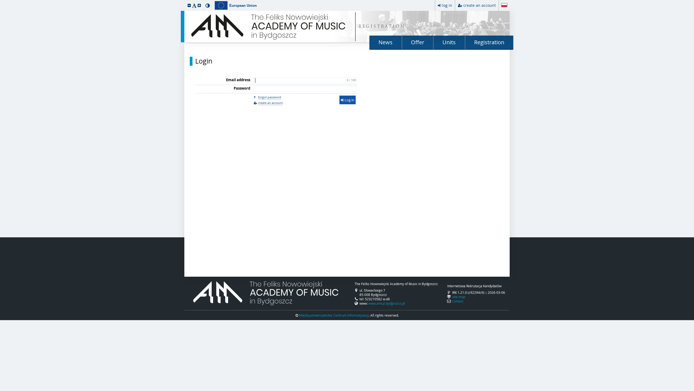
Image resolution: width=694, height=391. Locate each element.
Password (242, 88)
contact (457, 301)
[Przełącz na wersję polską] (504, 6)
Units (449, 42)
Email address (238, 79)
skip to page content (1, 1)
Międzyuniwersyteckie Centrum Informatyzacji (334, 315)
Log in (349, 99)
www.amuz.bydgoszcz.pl (386, 303)
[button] (189, 5)
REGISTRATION (381, 27)
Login (203, 61)
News (385, 42)
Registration (489, 42)
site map (458, 297)
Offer (417, 42)
